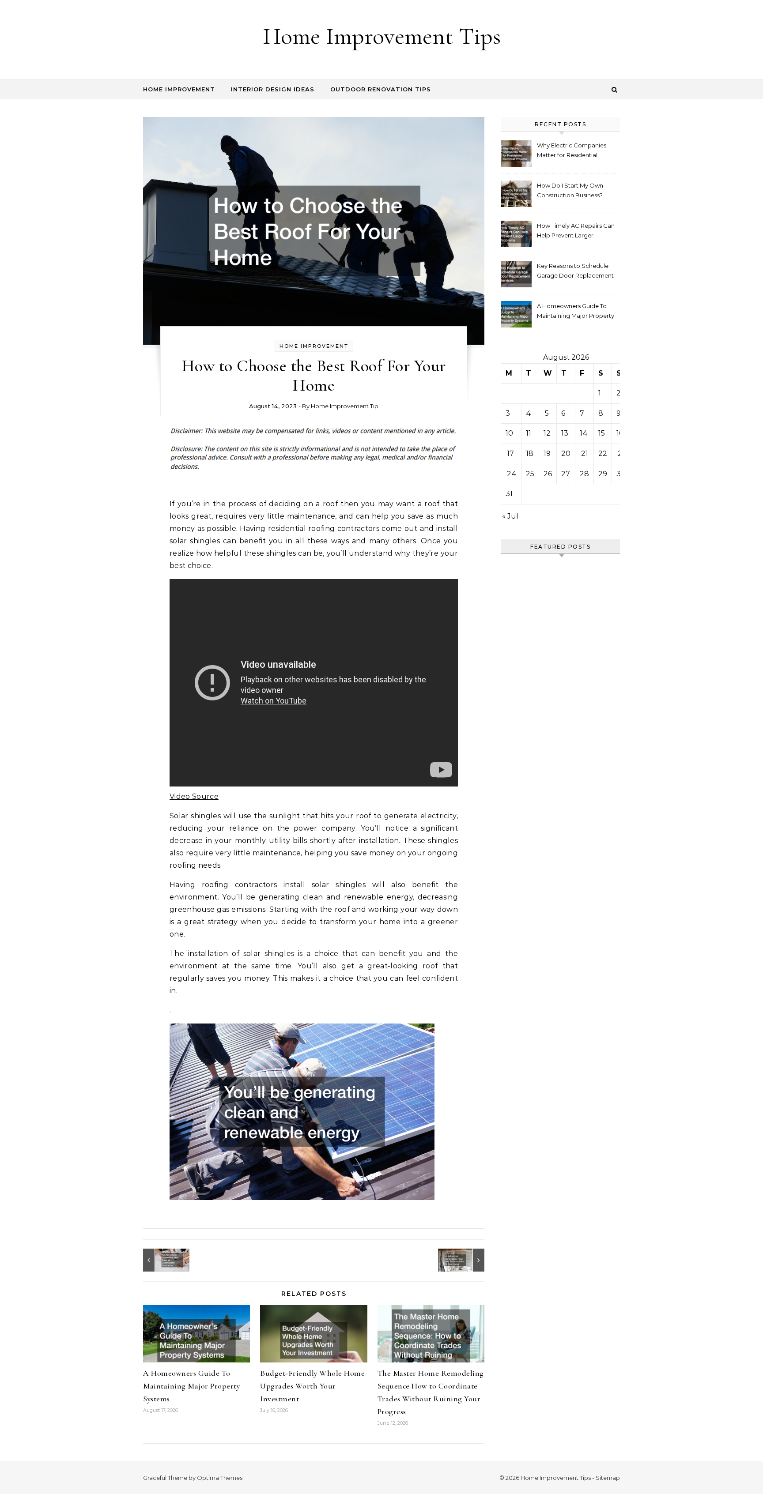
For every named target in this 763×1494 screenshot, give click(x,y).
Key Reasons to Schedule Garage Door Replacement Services (575, 271)
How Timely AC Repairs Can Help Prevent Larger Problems (576, 231)
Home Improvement (179, 89)
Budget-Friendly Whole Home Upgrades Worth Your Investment (312, 1386)
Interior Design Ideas (272, 89)
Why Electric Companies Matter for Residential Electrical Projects (571, 151)
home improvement (314, 346)
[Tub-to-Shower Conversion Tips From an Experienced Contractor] (163, 1260)
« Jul (510, 516)
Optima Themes (219, 1477)
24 (512, 474)
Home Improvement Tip (344, 406)
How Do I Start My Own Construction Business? (570, 190)
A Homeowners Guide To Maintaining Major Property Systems (191, 1386)
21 (584, 453)
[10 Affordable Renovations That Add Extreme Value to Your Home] (464, 1260)
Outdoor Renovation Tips (380, 89)
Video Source (194, 796)
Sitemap (608, 1477)
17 (510, 453)
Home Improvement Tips (382, 36)
